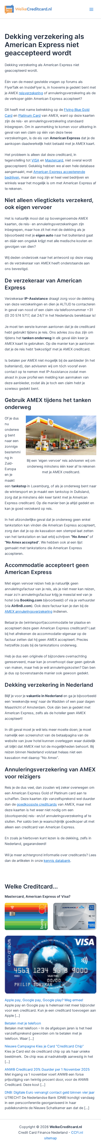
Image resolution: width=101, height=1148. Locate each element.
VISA (35, 160)
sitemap (50, 1138)
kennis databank (57, 861)
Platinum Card (29, 115)
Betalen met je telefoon (23, 1023)
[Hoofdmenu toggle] (91, 9)
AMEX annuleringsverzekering (28, 611)
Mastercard (54, 160)
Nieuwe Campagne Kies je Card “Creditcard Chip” (44, 1046)
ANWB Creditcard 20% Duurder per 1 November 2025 (47, 1069)
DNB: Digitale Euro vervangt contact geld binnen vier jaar (49, 1092)
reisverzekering (31, 93)
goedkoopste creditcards (37, 804)
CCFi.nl (77, 1132)
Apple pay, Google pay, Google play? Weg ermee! (44, 1000)
